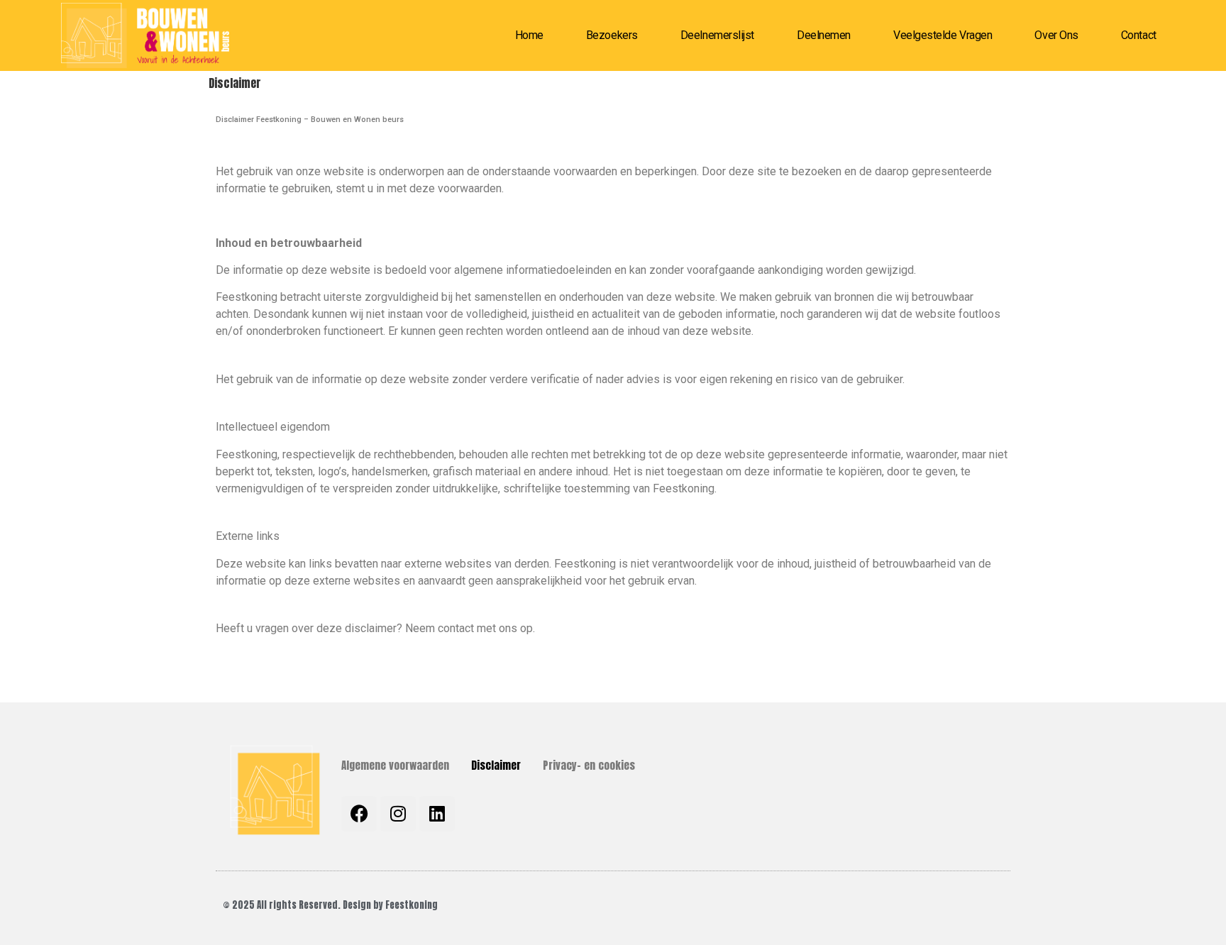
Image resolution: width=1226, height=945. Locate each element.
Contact (1138, 35)
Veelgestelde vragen (942, 35)
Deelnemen (824, 35)
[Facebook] (359, 813)
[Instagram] (398, 813)
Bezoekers (612, 35)
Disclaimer (496, 765)
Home (529, 35)
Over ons (1056, 35)
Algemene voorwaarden (395, 765)
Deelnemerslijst (717, 35)
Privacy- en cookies (589, 765)
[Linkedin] (437, 813)
